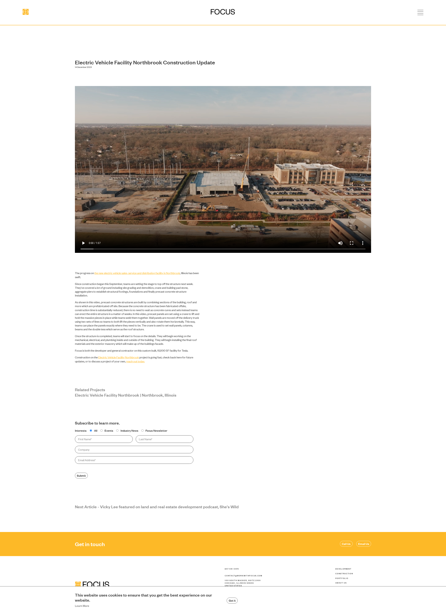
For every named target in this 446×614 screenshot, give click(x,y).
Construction (344, 573)
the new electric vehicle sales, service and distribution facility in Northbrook (137, 273)
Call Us (346, 544)
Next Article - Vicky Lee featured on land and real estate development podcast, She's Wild (157, 506)
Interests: (81, 430)
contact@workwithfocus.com (243, 575)
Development (343, 568)
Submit (81, 475)
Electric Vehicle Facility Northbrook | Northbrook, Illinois (125, 394)
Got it (232, 600)
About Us (341, 582)
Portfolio (341, 578)
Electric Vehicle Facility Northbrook (118, 357)
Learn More (82, 606)
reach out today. (135, 361)
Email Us (363, 544)
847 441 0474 (232, 568)
